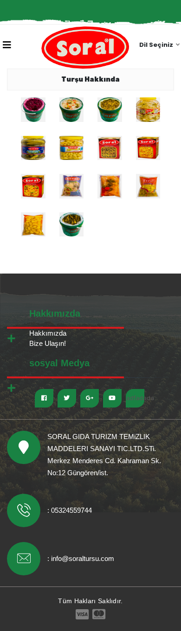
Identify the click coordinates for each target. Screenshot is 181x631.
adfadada (135, 398)
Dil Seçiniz (157, 44)
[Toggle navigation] (7, 45)
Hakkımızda (47, 333)
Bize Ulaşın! (47, 343)
